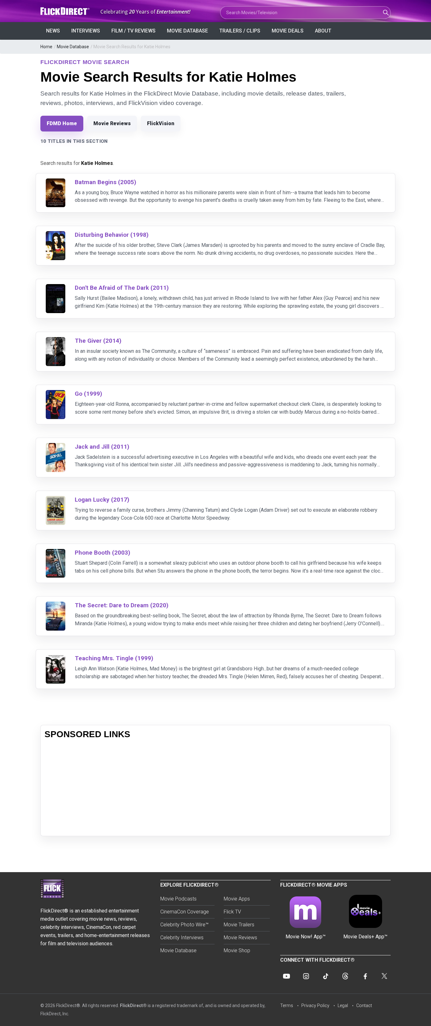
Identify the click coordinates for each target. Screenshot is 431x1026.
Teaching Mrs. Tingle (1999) (114, 658)
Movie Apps (237, 899)
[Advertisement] (215, 788)
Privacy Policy (315, 1005)
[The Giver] (55, 341)
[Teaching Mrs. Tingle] (55, 659)
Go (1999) (88, 393)
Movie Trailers (239, 925)
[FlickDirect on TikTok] (325, 976)
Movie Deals (288, 31)
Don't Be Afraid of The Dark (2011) (122, 287)
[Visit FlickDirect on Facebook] (364, 976)
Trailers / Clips (239, 31)
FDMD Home (62, 123)
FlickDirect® (133, 1005)
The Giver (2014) (98, 340)
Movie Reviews (112, 123)
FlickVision (160, 123)
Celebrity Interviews (182, 938)
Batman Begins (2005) (105, 182)
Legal (343, 1005)
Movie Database (187, 31)
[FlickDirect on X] (384, 976)
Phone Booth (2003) (102, 552)
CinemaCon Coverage (184, 912)
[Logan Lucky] (55, 500)
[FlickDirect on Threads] (345, 976)
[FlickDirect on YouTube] (286, 976)
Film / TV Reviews (133, 31)
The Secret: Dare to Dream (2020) (121, 605)
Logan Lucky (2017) (102, 499)
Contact (364, 1005)
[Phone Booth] (55, 553)
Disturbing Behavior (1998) (112, 234)
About (323, 31)
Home (46, 46)
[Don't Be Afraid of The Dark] (55, 288)
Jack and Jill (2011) (102, 446)
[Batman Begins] (55, 182)
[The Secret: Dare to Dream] (55, 606)
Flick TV (232, 912)
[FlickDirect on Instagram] (306, 976)
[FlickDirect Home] (65, 11)
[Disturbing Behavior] (55, 235)
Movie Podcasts (178, 899)
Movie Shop (237, 950)
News (53, 31)
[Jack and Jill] (55, 447)
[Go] (55, 394)
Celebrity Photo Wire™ (184, 925)
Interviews (85, 31)
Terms (286, 1005)
